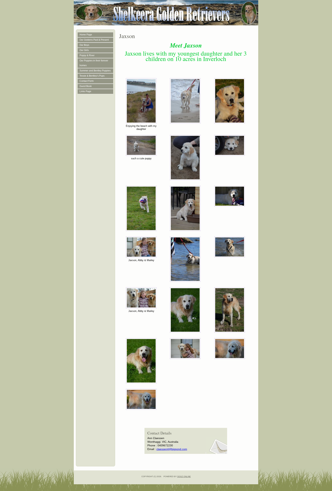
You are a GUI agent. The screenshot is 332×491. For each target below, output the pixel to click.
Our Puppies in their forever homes (94, 63)
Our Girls (84, 50)
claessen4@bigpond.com (171, 449)
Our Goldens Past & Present (94, 39)
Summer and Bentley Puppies (95, 70)
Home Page (86, 34)
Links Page (85, 91)
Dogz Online (184, 476)
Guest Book (86, 86)
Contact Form (87, 81)
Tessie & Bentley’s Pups (92, 75)
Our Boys (84, 45)
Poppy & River (87, 55)
